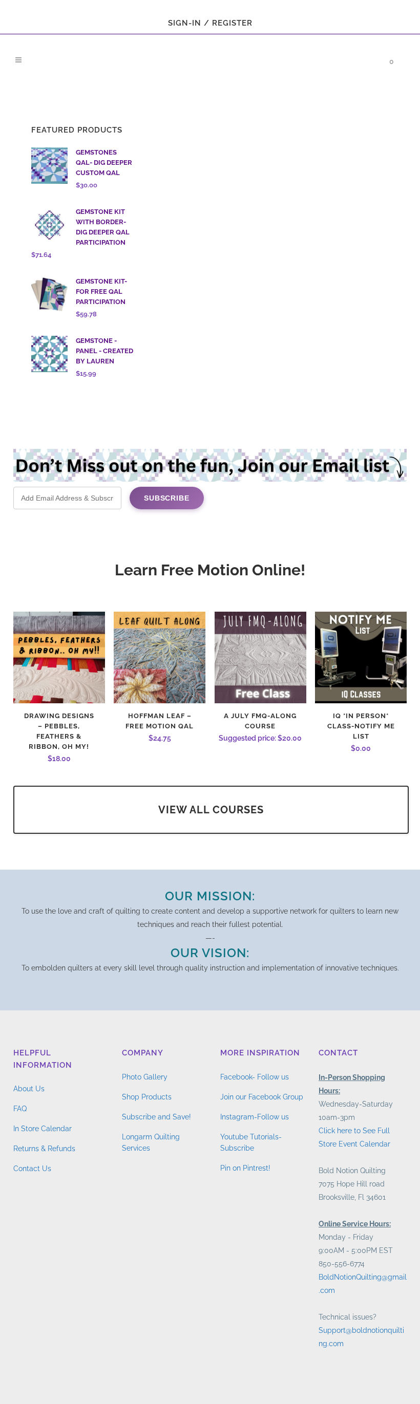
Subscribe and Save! (156, 1117)
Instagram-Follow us (254, 1117)
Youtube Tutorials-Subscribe (251, 1142)
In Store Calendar (42, 1129)
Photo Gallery (144, 1077)
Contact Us (32, 1168)
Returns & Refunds (44, 1148)
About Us (29, 1089)
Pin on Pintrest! (245, 1168)
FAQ (20, 1109)
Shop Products (147, 1097)
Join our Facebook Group (261, 1097)
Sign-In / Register (210, 23)
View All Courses (211, 810)
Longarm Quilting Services (151, 1142)
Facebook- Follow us (254, 1077)
